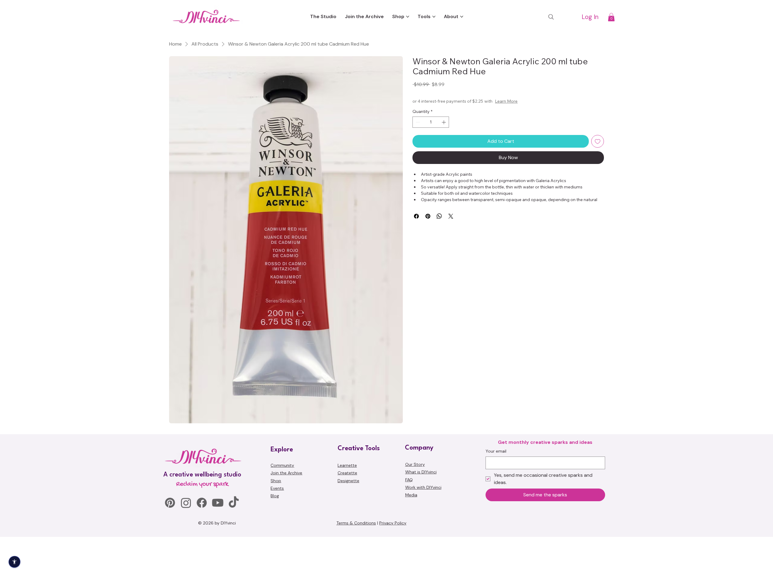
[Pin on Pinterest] (427, 216)
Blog (275, 536)
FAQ (409, 519)
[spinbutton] (431, 122)
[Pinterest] (170, 543)
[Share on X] (450, 216)
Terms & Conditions (356, 563)
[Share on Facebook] (416, 216)
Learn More (531, 101)
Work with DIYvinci (423, 527)
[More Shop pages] (407, 16)
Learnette (347, 505)
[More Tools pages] (433, 16)
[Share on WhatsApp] (439, 216)
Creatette (347, 513)
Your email (496, 491)
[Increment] (444, 122)
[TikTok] (233, 543)
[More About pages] (461, 16)
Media (411, 535)
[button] (611, 17)
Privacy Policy (392, 563)
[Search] (551, 17)
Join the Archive (286, 513)
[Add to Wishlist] (597, 141)
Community (282, 505)
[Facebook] (201, 543)
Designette (348, 520)
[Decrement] (417, 122)
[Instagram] (186, 543)
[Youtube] (217, 543)
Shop (276, 520)
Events (277, 528)
